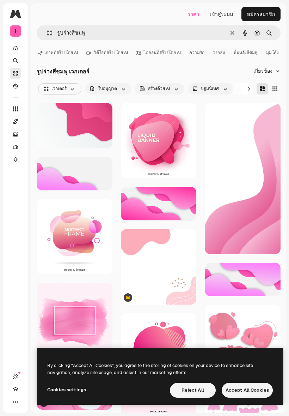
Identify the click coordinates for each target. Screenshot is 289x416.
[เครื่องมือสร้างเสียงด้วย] (15, 159)
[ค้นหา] (15, 60)
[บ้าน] (15, 48)
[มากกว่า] (15, 402)
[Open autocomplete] (46, 33)
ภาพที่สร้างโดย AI (61, 52)
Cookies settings (66, 390)
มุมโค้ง (272, 52)
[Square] (275, 88)
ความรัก (196, 52)
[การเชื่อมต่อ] (15, 376)
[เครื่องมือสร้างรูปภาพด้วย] (15, 134)
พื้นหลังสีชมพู (246, 52)
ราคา (193, 14)
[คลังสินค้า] (15, 73)
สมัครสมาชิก (261, 14)
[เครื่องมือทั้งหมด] (15, 109)
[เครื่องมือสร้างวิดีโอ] (15, 147)
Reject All (193, 390)
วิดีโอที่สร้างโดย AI (111, 52)
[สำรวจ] (15, 86)
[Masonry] (262, 88)
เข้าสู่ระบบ (221, 14)
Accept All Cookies (247, 390)
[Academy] (15, 389)
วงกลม (219, 52)
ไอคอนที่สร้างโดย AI (162, 52)
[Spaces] (15, 121)
